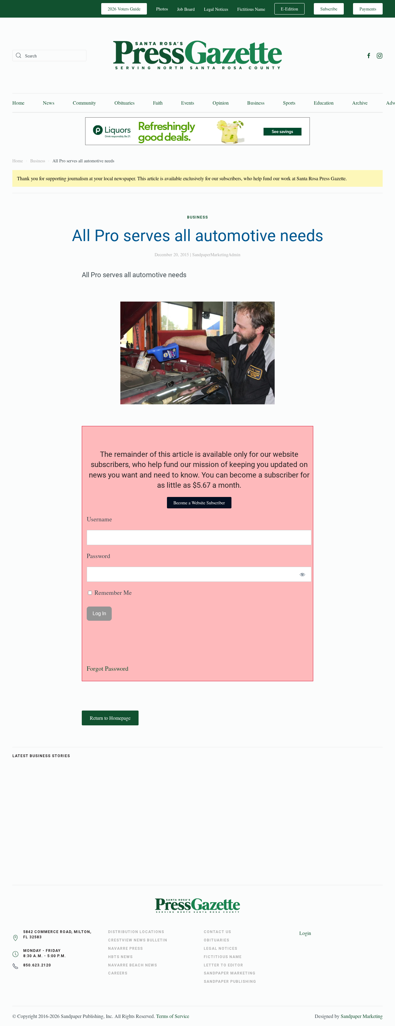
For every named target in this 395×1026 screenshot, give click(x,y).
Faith (158, 102)
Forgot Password (107, 668)
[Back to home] (197, 55)
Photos (162, 9)
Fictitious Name (251, 9)
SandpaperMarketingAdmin (216, 254)
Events (187, 102)
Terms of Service (172, 1016)
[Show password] (302, 574)
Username (99, 519)
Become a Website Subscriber (199, 503)
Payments (368, 9)
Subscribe (328, 9)
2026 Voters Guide (124, 9)
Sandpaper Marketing (362, 1016)
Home (18, 102)
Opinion (221, 102)
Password (98, 556)
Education (324, 102)
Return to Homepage (110, 718)
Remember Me (112, 592)
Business (255, 102)
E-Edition (289, 9)
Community (84, 102)
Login (305, 933)
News (48, 102)
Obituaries (124, 102)
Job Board (186, 9)
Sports (289, 102)
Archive (360, 102)
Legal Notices (216, 9)
